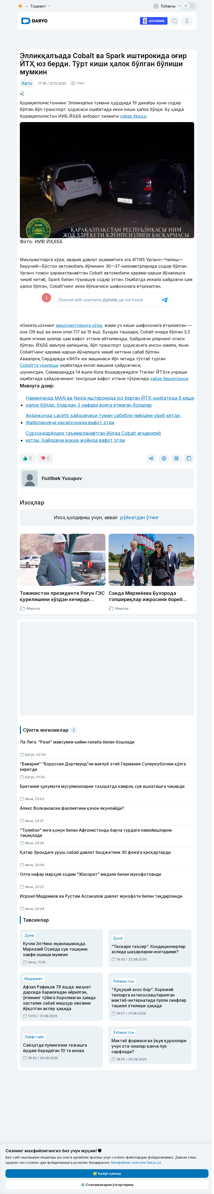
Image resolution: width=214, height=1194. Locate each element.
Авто (27, 83)
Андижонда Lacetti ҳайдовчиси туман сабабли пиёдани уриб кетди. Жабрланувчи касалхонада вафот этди (103, 419)
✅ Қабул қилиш (107, 1173)
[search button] (174, 20)
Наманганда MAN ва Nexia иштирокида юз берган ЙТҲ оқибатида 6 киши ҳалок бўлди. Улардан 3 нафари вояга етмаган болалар (110, 401)
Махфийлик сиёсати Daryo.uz (136, 1162)
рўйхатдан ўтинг (139, 517)
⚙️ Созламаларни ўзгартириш (107, 1185)
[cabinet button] (187, 20)
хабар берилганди (169, 378)
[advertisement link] (154, 20)
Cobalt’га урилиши (39, 365)
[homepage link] (34, 21)
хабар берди (133, 116)
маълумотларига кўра (79, 325)
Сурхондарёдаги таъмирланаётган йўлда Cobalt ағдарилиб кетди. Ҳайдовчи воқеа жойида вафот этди (93, 436)
